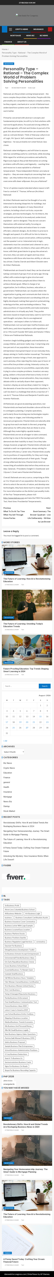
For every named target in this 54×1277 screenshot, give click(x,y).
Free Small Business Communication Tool (21, 1002)
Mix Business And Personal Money (18, 1026)
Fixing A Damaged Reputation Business (20, 994)
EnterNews (32, 1274)
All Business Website (13, 913)
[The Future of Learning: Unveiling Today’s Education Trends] (27, 605)
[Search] (45, 29)
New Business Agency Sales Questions (20, 1034)
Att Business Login (32, 913)
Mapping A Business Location (16, 1018)
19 (20, 722)
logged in (18, 535)
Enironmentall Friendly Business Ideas (19, 958)
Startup (6, 806)
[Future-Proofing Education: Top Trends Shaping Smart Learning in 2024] (27, 650)
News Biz (30, 35)
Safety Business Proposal (15, 1042)
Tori (6, 88)
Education (9, 63)
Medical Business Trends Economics (19, 1022)
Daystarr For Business (13, 946)
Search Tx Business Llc (14, 1058)
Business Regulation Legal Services (18, 942)
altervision (7, 1080)
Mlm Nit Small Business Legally (17, 1030)
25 (13, 727)
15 (40, 716)
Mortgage (15, 35)
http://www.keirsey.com (13, 498)
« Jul (5, 740)
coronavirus (40, 942)
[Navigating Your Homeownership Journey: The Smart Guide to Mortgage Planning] (27, 1150)
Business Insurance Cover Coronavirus (20, 921)
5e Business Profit (12, 905)
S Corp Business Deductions (16, 1054)
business (8, 917)
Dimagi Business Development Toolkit (20, 950)
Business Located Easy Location (17, 930)
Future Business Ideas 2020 (16, 1006)
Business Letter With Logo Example (19, 925)
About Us (21, 42)
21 (34, 722)
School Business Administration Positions (21, 1050)
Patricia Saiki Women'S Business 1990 (19, 1038)
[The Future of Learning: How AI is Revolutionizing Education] (27, 560)
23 (47, 722)
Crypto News (21, 29)
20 (27, 722)
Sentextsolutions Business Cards (18, 1062)
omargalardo (9, 1084)
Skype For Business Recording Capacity (20, 1070)
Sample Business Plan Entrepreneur (19, 1046)
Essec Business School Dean (16, 966)
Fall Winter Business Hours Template (19, 978)
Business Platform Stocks (15, 934)
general (6, 782)
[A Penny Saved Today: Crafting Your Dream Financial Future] (27, 1240)
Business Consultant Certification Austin (32, 917)
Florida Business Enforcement (16, 998)
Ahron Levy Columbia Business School (20, 909)
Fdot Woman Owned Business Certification (22, 982)
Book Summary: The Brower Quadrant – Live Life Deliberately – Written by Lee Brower (39, 515)
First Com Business (12, 990)
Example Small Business (14, 974)
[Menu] (10, 29)
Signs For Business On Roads (16, 1066)
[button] (10, 29)
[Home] (4, 29)
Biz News (44, 35)
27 (27, 727)
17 (7, 722)
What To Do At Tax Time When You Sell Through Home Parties (14, 513)
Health (6, 787)
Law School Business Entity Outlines (19, 1014)
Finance (8, 42)
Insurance (38, 29)
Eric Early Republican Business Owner (19, 962)
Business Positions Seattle (15, 938)
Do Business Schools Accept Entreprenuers (22, 954)
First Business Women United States (19, 986)
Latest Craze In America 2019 (16, 1010)
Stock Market (9, 811)
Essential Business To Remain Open (19, 970)
